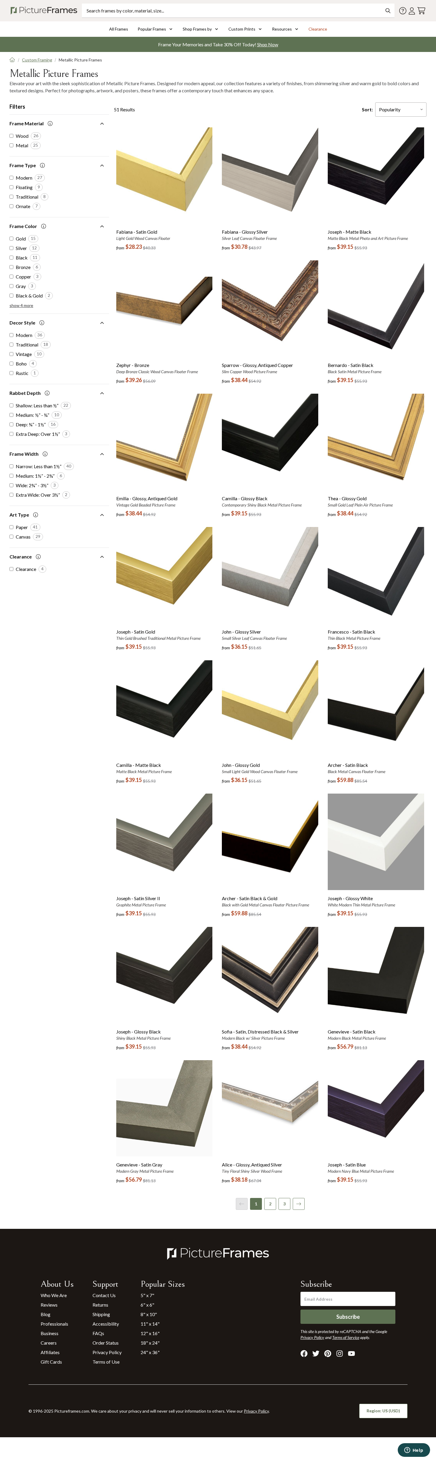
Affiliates (50, 1352)
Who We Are (54, 1295)
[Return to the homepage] (45, 11)
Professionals (54, 1324)
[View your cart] (421, 11)
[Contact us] (402, 11)
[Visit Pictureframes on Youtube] (351, 1353)
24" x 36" (150, 1352)
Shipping (101, 1314)
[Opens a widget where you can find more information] (413, 1450)
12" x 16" (150, 1333)
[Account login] (412, 11)
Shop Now (267, 44)
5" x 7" (147, 1295)
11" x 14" (150, 1324)
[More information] (50, 123)
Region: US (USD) (383, 1410)
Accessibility (106, 1324)
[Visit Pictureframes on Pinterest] (327, 1353)
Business (49, 1333)
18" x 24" (150, 1343)
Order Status (106, 1343)
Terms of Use (106, 1362)
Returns (100, 1305)
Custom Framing (37, 59)
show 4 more (21, 305)
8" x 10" (149, 1314)
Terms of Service (345, 1337)
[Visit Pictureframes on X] (315, 1353)
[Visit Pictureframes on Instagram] (339, 1353)
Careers (49, 1343)
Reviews (49, 1305)
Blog (45, 1314)
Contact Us (104, 1295)
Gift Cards (51, 1362)
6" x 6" (147, 1305)
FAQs (98, 1333)
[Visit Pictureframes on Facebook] (304, 1353)
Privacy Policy (107, 1352)
